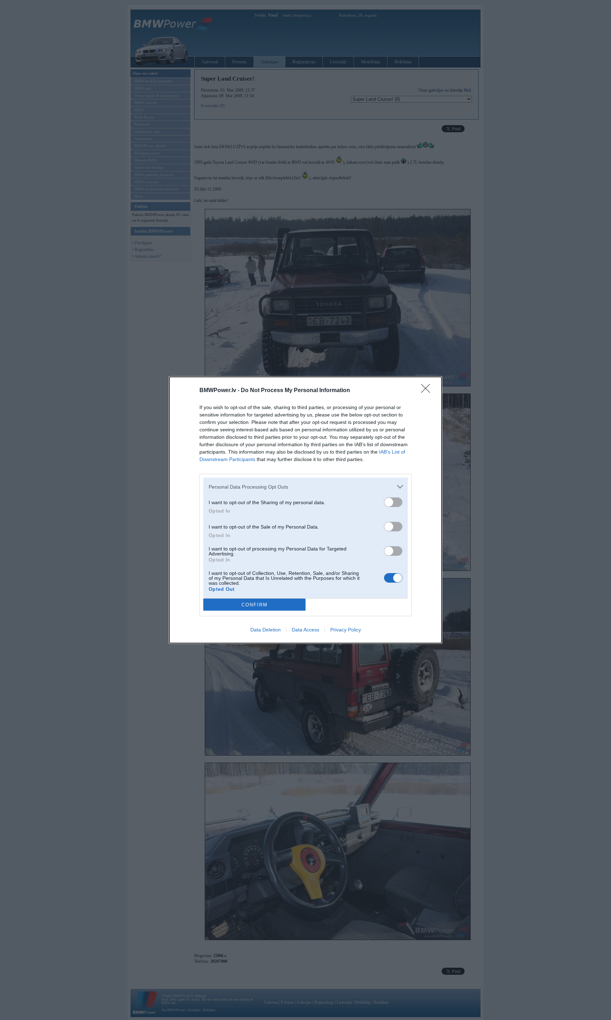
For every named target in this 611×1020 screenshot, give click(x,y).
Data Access (305, 630)
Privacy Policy (345, 630)
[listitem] (305, 486)
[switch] (393, 502)
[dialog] (305, 510)
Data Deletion (265, 630)
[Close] (428, 390)
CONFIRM (255, 604)
